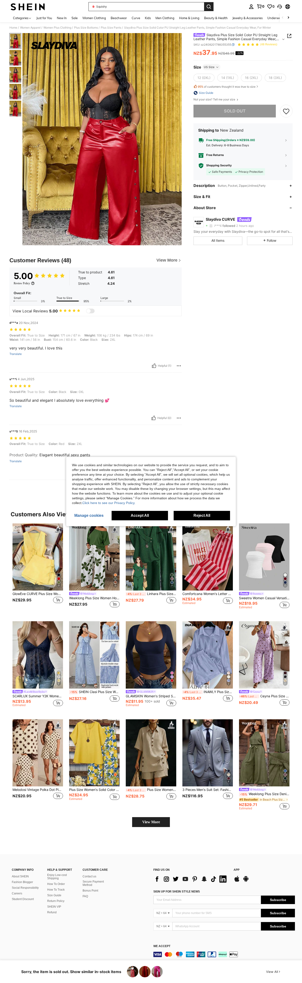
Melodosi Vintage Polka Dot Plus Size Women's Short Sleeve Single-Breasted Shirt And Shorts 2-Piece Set (38, 790)
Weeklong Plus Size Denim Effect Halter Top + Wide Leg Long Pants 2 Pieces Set (264, 794)
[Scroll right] (288, 17)
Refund (52, 912)
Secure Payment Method (93, 883)
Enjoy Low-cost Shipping (57, 876)
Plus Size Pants (111, 27)
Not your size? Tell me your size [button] (214, 99)
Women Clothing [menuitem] (94, 18)
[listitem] (38, 569)
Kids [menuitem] (148, 18)
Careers (17, 893)
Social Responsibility (25, 887)
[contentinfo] (224, 954)
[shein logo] (28, 6)
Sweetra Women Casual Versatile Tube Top (264, 598)
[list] (191, 879)
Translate (15, 354)
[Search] (209, 6)
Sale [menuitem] (74, 18)
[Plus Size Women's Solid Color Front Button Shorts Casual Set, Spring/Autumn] (151, 753)
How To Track (56, 889)
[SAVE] (286, 111)
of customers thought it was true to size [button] (227, 86)
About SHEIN (20, 876)
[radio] (203, 78)
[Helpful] (154, 366)
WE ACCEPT (161, 946)
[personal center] (251, 6)
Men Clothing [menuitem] (164, 18)
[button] (279, 6)
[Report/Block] (179, 366)
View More (151, 822)
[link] (260, 6)
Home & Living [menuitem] (189, 18)
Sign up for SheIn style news (176, 891)
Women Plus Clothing (57, 27)
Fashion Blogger (22, 882)
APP (236, 869)
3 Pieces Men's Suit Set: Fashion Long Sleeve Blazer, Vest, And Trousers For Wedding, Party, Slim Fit (207, 790)
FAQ (85, 896)
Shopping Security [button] (219, 165)
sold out (235, 110)
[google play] (246, 881)
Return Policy (55, 901)
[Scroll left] (282, 17)
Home (13, 27)
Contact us (89, 876)
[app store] (237, 881)
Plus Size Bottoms (86, 27)
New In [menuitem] (62, 18)
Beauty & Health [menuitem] (216, 18)
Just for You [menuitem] (44, 18)
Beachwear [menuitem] (119, 18)
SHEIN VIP (54, 906)
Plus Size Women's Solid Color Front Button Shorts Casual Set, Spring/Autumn (151, 790)
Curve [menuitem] (136, 18)
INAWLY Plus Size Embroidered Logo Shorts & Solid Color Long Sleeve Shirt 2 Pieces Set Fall (208, 692)
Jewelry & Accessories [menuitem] (247, 18)
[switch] (90, 311)
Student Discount (23, 899)
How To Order (56, 884)
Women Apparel (30, 27)
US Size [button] (209, 67)
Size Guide (54, 895)
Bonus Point (90, 890)
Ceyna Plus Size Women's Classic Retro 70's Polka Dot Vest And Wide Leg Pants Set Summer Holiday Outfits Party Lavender (264, 696)
